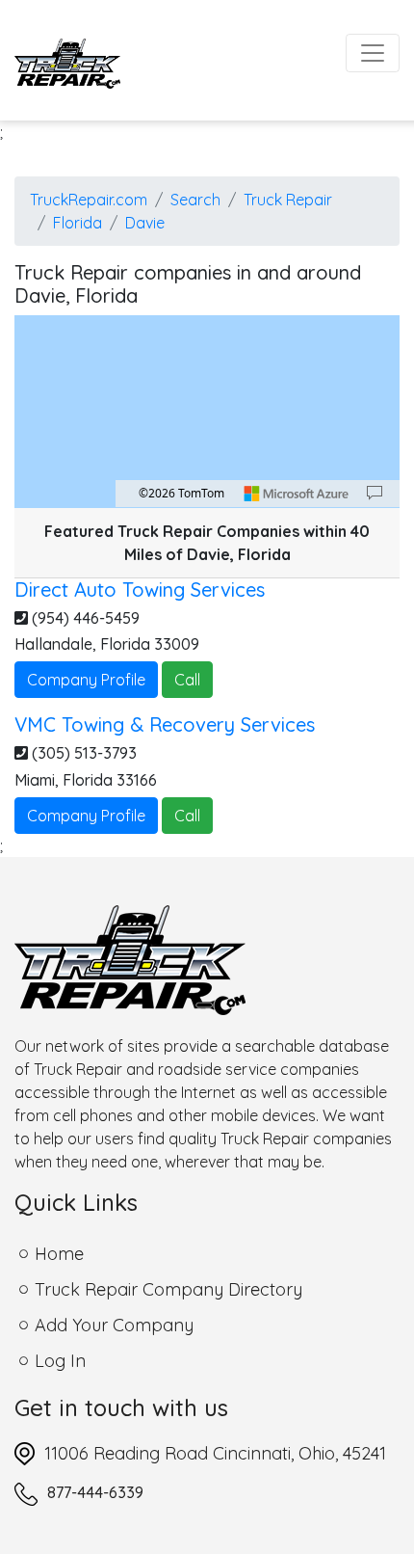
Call (187, 679)
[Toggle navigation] (373, 53)
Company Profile (86, 679)
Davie (145, 222)
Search (195, 199)
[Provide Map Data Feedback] (374, 493)
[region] (207, 411)
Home (59, 1254)
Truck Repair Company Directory (168, 1289)
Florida (77, 222)
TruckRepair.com (88, 199)
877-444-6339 (95, 1492)
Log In (60, 1361)
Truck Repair (288, 199)
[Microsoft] (296, 493)
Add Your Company (114, 1325)
